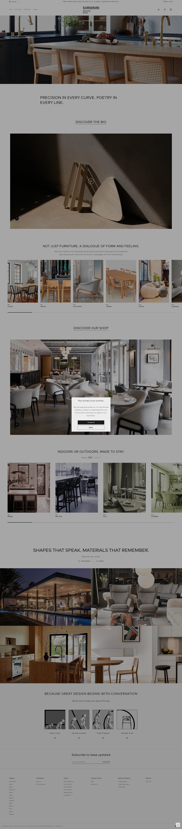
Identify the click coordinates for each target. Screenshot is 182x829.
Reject (91, 427)
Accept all (91, 422)
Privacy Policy (91, 415)
